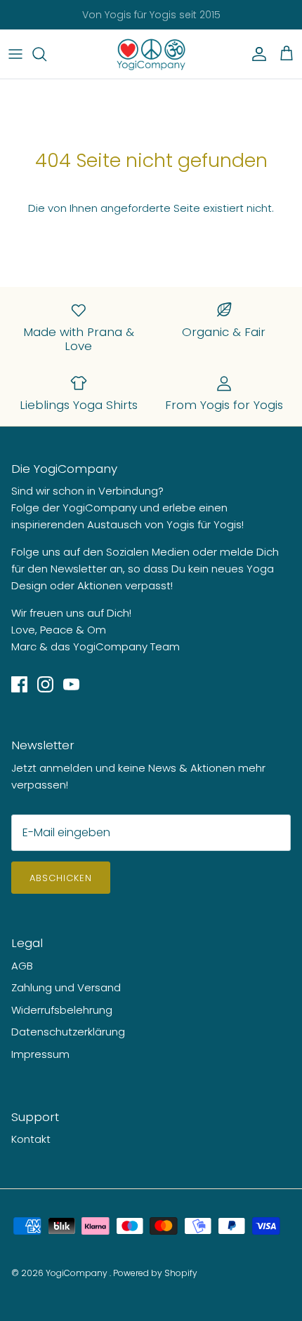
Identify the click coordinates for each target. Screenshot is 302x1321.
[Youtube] (71, 684)
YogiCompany (78, 1273)
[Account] (255, 54)
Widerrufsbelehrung (61, 1010)
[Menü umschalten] (15, 54)
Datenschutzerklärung (68, 1031)
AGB (22, 965)
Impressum (40, 1054)
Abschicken (60, 878)
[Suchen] (46, 54)
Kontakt (31, 1139)
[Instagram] (45, 684)
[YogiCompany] (151, 54)
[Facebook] (19, 684)
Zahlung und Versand (66, 987)
